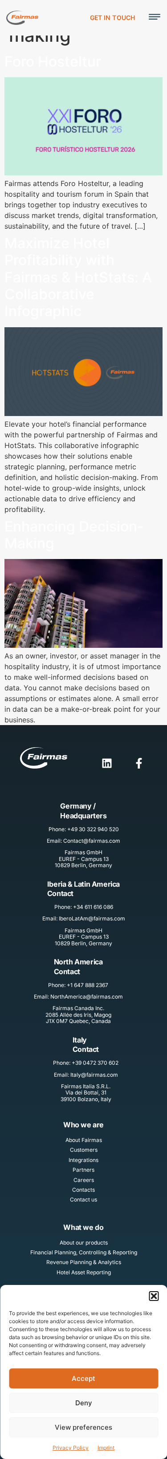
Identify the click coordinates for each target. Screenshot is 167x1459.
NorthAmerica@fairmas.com (86, 996)
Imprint (106, 1447)
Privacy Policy (71, 1447)
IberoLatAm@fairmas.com (92, 918)
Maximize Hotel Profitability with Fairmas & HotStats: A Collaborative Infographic (78, 277)
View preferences (83, 1427)
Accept (83, 1378)
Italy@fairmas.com (94, 1074)
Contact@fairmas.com (91, 840)
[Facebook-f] (139, 763)
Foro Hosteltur (52, 61)
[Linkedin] (107, 763)
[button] (153, 1296)
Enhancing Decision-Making (74, 535)
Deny (83, 1403)
